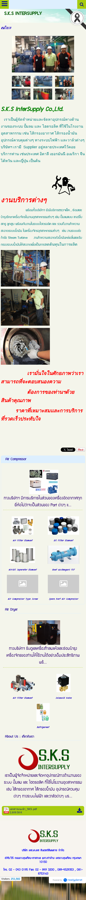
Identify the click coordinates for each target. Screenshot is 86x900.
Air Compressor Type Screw (23, 598)
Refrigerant (43, 727)
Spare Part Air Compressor (63, 598)
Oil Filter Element (63, 540)
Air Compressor (15, 459)
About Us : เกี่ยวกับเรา (19, 737)
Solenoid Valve (64, 697)
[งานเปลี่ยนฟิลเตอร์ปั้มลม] (21, 81)
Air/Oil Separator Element (23, 569)
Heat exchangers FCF (63, 569)
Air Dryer (11, 610)
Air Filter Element (22, 540)
